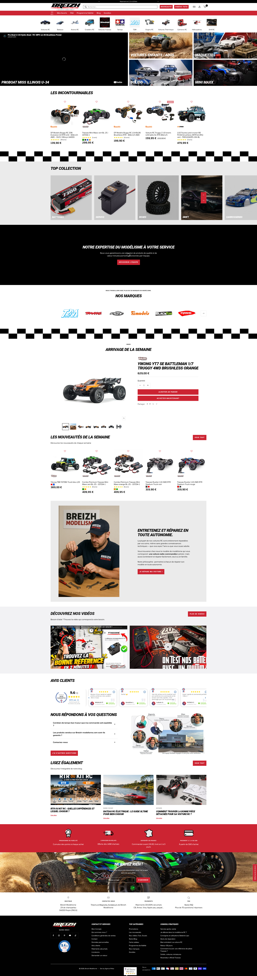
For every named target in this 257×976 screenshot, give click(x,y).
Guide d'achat (108, 808)
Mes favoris (62, 13)
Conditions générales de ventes (104, 935)
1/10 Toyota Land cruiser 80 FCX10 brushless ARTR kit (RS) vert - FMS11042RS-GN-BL (190, 135)
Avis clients (96, 945)
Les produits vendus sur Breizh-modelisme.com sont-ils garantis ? (79, 733)
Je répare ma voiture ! (151, 572)
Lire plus (54, 815)
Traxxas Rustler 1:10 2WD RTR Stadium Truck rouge (189, 483)
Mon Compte (96, 929)
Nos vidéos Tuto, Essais (138, 935)
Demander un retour (99, 955)
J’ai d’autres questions (64, 753)
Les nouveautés (135, 932)
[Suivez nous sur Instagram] (59, 935)
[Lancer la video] (89, 647)
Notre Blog (133, 939)
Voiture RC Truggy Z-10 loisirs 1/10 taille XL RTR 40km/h (158, 134)
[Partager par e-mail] (156, 404)
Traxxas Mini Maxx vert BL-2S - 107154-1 (95, 134)
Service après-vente (168, 929)
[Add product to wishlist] (65, 102)
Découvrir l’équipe (128, 262)
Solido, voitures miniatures (170, 954)
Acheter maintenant (168, 398)
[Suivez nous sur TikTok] (75, 935)
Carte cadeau (134, 942)
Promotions (133, 929)
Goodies (107, 13)
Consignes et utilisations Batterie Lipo (174, 935)
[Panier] (204, 6)
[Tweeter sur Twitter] (153, 404)
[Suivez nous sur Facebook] (53, 935)
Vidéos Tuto (181, 7)
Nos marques (134, 949)
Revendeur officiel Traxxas (170, 958)
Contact (94, 939)
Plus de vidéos (197, 614)
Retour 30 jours (166, 945)
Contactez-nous (60, 742)
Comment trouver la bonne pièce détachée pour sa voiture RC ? (175, 813)
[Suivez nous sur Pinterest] (64, 935)
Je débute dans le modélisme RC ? (173, 932)
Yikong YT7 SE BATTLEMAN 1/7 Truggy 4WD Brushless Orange (168, 365)
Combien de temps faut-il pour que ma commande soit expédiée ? (82, 724)
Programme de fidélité (137, 945)
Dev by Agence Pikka (107, 968)
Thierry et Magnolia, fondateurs (104, 905)
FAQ (71, 13)
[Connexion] (199, 6)
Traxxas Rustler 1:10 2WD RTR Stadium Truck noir (158, 483)
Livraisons (96, 952)
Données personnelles (100, 942)
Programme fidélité (85, 13)
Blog (99, 13)
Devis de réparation (167, 939)
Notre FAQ (189, 905)
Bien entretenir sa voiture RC (171, 942)
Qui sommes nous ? (99, 932)
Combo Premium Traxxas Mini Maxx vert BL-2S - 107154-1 (95, 483)
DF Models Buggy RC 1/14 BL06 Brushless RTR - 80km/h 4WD (127, 134)
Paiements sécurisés (100, 949)
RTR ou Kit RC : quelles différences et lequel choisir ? (72, 810)
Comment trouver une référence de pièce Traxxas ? (176, 950)
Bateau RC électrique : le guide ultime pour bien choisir (125, 813)
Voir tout (200, 437)
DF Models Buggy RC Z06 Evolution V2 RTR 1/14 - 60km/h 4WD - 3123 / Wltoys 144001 (64, 135)
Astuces (159, 808)
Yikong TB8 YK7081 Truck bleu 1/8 (65, 482)
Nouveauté (166, 7)
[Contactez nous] (194, 6)
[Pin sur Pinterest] (149, 404)
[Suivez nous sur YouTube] (70, 935)
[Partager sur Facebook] (147, 404)
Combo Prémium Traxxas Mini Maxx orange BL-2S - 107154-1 (127, 483)
